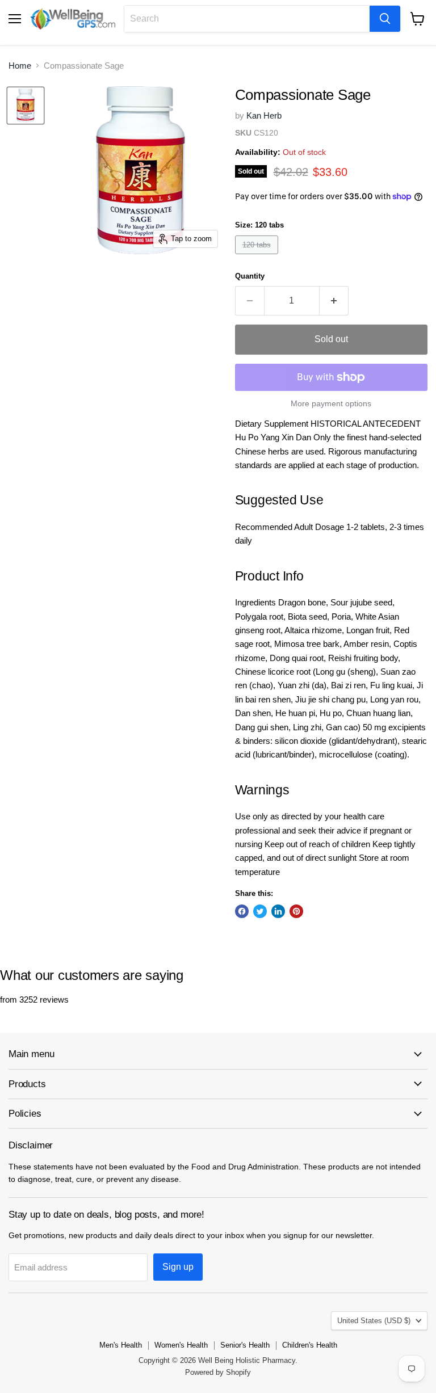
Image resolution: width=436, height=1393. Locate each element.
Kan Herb (264, 115)
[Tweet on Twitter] (260, 911)
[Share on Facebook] (242, 911)
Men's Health (120, 1345)
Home (20, 65)
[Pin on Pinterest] (296, 911)
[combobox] (247, 19)
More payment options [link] (331, 403)
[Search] (385, 19)
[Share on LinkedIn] (278, 911)
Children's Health (309, 1345)
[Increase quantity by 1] (334, 300)
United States (373, 1320)
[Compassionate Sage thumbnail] (25, 105)
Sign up (178, 1267)
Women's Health (181, 1345)
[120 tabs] (258, 257)
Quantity (250, 276)
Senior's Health (245, 1345)
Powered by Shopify (218, 1372)
